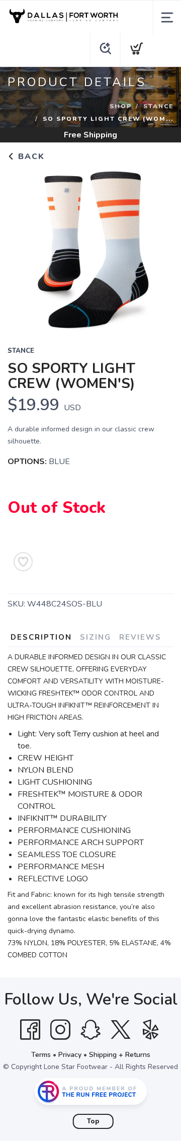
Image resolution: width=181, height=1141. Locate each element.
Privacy (69, 1054)
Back (30, 156)
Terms (41, 1054)
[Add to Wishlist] (23, 561)
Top (93, 1121)
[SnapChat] (90, 1030)
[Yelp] (151, 1030)
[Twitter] (121, 1030)
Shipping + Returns (119, 1054)
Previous (23, 247)
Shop (121, 106)
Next (158, 247)
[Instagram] (60, 1030)
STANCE (158, 106)
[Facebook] (30, 1030)
